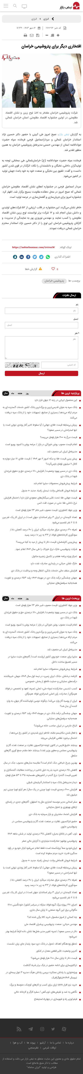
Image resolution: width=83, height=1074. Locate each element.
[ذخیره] (37, 35)
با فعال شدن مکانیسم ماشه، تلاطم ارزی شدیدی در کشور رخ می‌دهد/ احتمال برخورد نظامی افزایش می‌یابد (43, 735)
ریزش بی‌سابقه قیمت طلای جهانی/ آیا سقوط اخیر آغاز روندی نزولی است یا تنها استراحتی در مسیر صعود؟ (40, 427)
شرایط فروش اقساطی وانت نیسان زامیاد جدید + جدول (49, 491)
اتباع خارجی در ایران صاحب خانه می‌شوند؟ (55, 726)
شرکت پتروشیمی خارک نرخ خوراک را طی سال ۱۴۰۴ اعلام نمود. (46, 549)
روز (27, 393)
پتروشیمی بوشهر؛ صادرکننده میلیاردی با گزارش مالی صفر (49, 841)
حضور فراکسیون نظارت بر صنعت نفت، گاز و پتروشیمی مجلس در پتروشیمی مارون (44, 824)
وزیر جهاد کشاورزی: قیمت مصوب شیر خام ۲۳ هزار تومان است (46, 510)
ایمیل (76, 319)
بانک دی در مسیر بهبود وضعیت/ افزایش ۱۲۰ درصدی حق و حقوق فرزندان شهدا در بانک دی (40, 474)
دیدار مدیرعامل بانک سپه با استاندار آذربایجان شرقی (52, 782)
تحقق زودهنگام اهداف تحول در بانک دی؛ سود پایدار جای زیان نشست (42, 944)
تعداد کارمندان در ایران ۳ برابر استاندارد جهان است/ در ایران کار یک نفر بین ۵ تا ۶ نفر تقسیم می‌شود (40, 520)
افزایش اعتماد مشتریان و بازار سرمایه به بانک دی (53, 814)
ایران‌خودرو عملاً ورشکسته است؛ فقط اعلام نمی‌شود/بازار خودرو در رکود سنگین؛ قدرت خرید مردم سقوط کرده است (42, 851)
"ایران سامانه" (34, 1067)
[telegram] (41, 257)
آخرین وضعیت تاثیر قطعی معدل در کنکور (56, 951)
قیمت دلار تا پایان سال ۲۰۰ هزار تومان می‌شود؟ (54, 958)
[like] (53, 268)
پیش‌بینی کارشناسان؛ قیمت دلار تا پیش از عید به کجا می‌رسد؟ (46, 542)
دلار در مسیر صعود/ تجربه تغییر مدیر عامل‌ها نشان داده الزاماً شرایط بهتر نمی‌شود (41, 934)
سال (6, 393)
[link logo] (69, 6)
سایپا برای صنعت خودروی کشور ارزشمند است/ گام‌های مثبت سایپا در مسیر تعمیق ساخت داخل (42, 659)
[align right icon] (52, 35)
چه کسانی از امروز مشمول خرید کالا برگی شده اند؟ (52, 917)
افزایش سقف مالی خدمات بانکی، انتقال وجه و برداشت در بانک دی (44, 571)
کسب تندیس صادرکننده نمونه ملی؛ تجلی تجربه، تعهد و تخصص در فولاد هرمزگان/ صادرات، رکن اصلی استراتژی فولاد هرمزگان (41, 691)
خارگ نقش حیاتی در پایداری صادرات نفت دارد (53, 563)
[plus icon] (58, 35)
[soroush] (15, 257)
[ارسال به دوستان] (31, 35)
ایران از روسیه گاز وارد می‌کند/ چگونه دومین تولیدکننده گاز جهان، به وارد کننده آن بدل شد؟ (42, 703)
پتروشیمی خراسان (54, 281)
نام (77, 305)
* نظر (77, 333)
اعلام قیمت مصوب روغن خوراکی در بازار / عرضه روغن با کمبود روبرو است (41, 444)
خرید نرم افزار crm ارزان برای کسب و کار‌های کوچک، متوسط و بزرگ (43, 985)
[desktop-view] (24, 6)
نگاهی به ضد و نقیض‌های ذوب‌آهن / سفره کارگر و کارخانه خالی (45, 992)
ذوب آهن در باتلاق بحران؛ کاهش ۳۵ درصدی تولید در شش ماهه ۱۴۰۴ (42, 834)
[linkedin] (21, 257)
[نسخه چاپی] (25, 35)
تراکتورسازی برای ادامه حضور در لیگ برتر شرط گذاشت (50, 965)
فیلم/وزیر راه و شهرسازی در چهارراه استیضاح (55, 999)
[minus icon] (47, 35)
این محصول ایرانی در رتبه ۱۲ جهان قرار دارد (56, 400)
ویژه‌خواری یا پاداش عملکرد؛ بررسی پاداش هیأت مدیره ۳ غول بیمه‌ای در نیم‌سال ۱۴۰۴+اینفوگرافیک (41, 975)
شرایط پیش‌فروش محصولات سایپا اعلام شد (55, 483)
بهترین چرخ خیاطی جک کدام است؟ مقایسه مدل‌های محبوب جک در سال (40, 763)
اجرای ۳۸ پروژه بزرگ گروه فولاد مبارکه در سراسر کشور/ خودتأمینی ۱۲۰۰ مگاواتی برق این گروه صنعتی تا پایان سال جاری (42, 907)
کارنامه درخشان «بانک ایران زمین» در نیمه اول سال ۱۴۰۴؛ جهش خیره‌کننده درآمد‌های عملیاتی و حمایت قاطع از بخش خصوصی (40, 679)
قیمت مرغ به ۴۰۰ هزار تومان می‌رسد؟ (58, 437)
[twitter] (35, 257)
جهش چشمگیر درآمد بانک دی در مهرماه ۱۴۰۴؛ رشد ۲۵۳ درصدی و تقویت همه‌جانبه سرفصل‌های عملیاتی (40, 580)
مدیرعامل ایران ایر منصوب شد (62, 452)
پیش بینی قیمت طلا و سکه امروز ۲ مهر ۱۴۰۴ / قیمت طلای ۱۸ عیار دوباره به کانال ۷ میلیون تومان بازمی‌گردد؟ (40, 461)
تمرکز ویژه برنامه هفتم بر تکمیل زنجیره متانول (54, 556)
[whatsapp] (48, 257)
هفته (20, 393)
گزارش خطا (31, 269)
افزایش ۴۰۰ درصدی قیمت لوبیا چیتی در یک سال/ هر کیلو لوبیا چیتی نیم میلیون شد (40, 792)
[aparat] (64, 1029)
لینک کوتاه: (65, 247)
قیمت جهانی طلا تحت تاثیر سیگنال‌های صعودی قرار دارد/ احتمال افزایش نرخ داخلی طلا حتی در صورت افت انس (40, 500)
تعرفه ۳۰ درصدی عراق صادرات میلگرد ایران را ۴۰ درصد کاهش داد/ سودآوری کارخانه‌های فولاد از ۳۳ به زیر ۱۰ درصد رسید (43, 532)
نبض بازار (64, 134)
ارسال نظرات (69, 295)
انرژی (46, 19)
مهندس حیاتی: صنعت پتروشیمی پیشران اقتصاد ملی (50, 924)
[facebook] (28, 257)
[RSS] (19, 1029)
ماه (12, 393)
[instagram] (42, 1029)
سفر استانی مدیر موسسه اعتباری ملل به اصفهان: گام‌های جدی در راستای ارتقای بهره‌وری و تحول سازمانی (41, 804)
